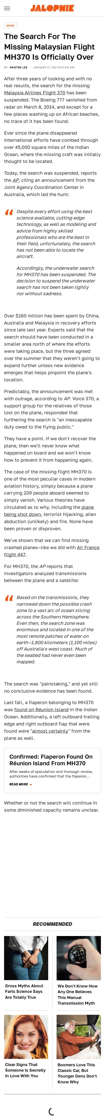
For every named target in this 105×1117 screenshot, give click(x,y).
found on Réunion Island (41, 709)
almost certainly (50, 731)
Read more (18, 784)
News (10, 25)
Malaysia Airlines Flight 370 (34, 92)
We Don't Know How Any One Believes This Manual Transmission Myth (78, 995)
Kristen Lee (18, 67)
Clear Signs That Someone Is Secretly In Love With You (25, 1070)
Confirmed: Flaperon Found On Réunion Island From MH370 (51, 760)
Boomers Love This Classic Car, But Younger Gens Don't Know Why (77, 1073)
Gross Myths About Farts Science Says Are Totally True (24, 991)
